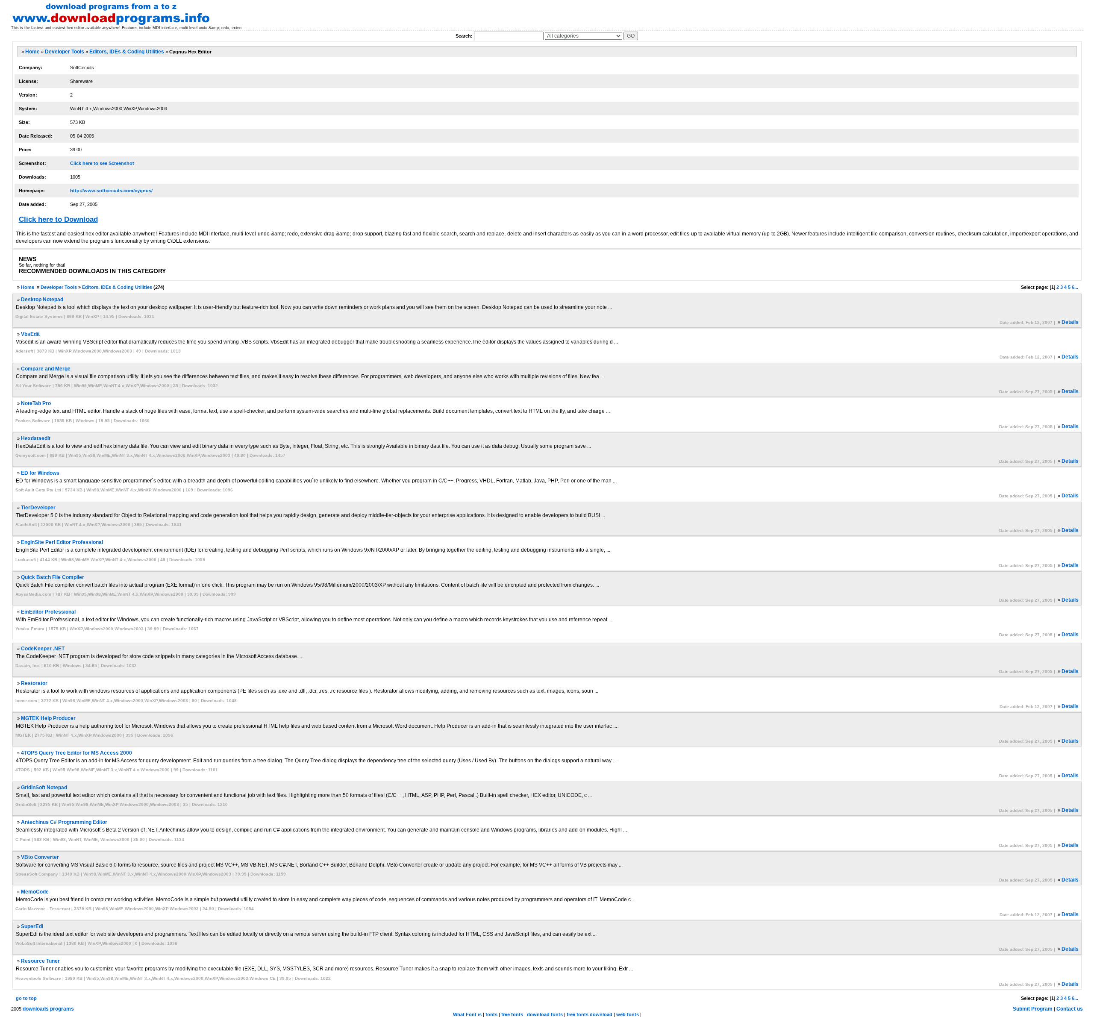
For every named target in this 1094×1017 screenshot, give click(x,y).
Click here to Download (58, 219)
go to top (26, 998)
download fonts (545, 1014)
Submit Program (1033, 1009)
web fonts (627, 1014)
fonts (491, 1014)
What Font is (467, 1014)
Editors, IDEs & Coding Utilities (126, 51)
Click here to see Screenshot (102, 163)
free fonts (512, 1014)
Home (32, 51)
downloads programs (48, 1009)
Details (1070, 322)
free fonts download (589, 1014)
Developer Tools (64, 51)
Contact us (1069, 1009)
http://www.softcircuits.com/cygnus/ (111, 190)
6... (1075, 287)
